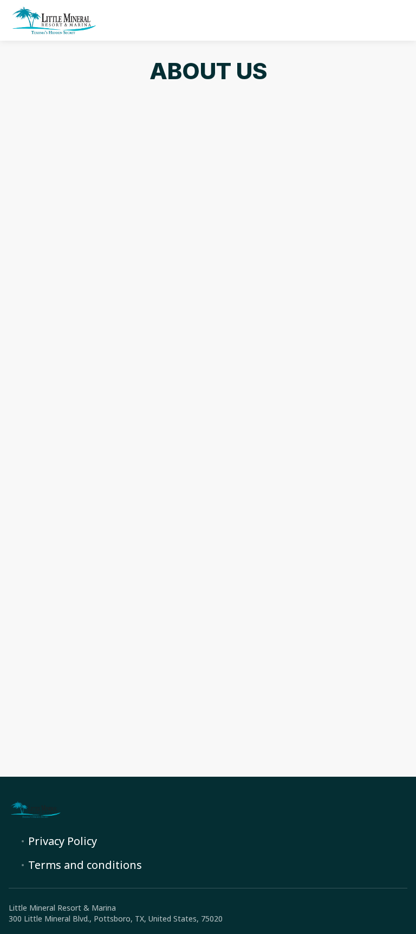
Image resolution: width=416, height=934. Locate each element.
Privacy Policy (62, 841)
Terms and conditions (85, 865)
